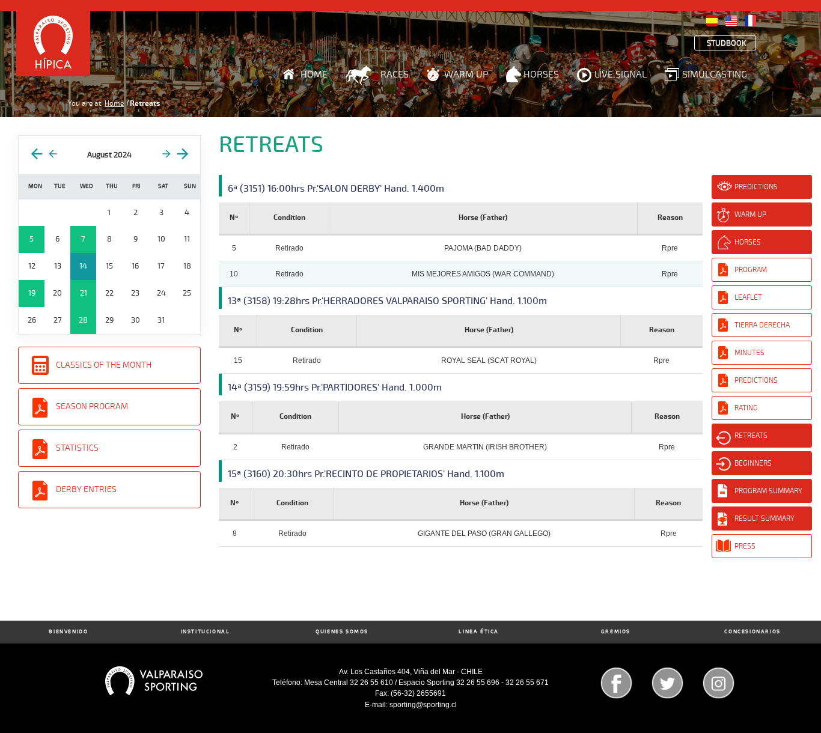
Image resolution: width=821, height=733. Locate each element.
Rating (746, 408)
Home (314, 74)
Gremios (615, 631)
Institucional (205, 631)
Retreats (751, 435)
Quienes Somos (342, 631)
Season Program (92, 406)
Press (744, 546)
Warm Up (466, 74)
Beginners (753, 463)
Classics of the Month (103, 365)
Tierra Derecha (762, 325)
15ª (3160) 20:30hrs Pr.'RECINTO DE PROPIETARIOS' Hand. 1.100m (366, 474)
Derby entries (86, 489)
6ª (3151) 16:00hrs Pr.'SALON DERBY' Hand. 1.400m (336, 189)
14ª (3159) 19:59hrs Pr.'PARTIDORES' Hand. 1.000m (335, 388)
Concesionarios (752, 631)
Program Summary (768, 491)
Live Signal (620, 74)
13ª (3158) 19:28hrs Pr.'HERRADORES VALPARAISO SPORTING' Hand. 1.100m (387, 301)
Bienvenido (68, 631)
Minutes (749, 352)
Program (750, 270)
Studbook (726, 43)
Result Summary (764, 518)
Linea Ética (479, 631)
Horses (541, 74)
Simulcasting (714, 74)
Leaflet (748, 297)
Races (394, 74)
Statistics (77, 448)
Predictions (756, 187)
